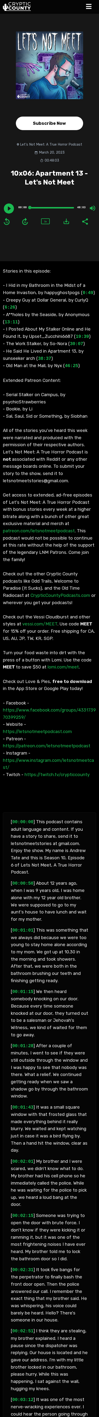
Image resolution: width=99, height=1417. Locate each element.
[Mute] (92, 208)
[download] (66, 221)
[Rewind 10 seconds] (6, 221)
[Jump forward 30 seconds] (25, 221)
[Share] (84, 221)
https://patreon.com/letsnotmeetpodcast (46, 746)
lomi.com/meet (63, 667)
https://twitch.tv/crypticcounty (58, 774)
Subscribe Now (49, 123)
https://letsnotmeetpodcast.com (37, 731)
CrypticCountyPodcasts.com (60, 595)
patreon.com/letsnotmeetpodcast (39, 531)
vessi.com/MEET (39, 624)
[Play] (9, 208)
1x (45, 221)
